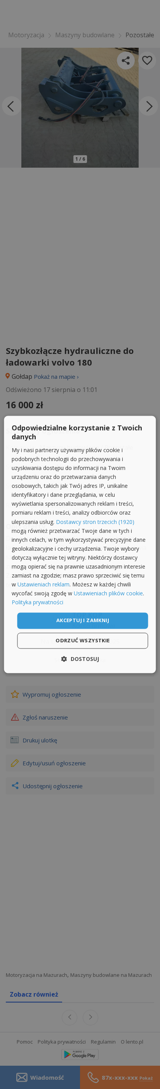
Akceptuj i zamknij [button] (82, 620)
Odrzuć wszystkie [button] (83, 640)
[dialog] (80, 544)
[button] (80, 659)
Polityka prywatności (37, 602)
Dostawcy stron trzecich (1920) (95, 521)
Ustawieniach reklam (43, 584)
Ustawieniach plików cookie (108, 593)
